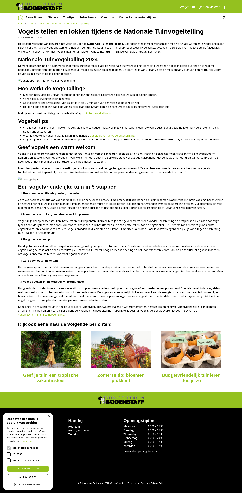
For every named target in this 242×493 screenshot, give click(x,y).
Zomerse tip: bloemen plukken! (121, 378)
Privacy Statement (79, 430)
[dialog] (28, 451)
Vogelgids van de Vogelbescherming (112, 135)
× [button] (49, 416)
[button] (28, 484)
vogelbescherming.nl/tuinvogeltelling (41, 314)
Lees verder (26, 441)
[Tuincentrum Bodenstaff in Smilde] (68, 6)
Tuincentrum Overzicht (139, 483)
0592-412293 (211, 7)
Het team (74, 426)
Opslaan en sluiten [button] (28, 468)
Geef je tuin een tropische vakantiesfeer (51, 378)
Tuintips (73, 434)
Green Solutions (118, 483)
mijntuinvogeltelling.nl (97, 113)
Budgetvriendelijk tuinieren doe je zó (191, 378)
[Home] (20, 17)
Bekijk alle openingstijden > (140, 451)
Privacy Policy (158, 483)
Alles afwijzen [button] (28, 477)
